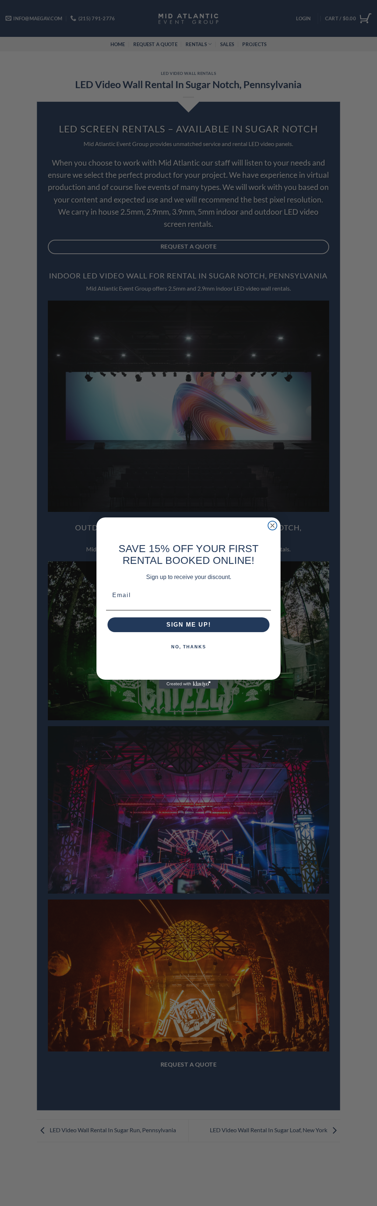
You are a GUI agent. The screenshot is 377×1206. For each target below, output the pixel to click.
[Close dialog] (272, 525)
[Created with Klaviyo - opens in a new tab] (188, 684)
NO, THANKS (188, 646)
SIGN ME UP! (188, 624)
